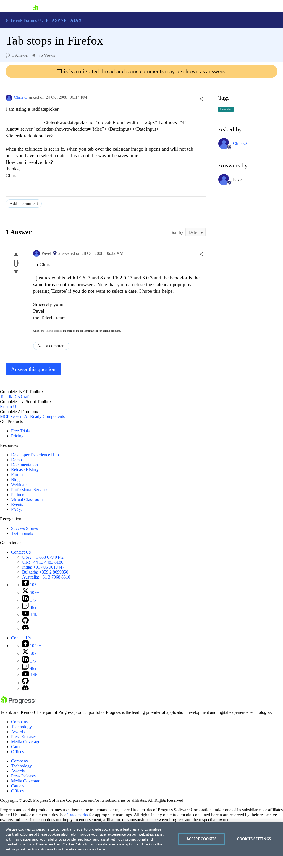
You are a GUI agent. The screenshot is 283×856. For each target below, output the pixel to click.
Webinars (19, 484)
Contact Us (21, 552)
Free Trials (20, 431)
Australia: (46, 577)
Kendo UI (9, 406)
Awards (18, 731)
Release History (25, 469)
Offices (17, 751)
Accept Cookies (202, 838)
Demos (17, 459)
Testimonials (22, 533)
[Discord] (25, 628)
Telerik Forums (23, 20)
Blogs (16, 479)
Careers (17, 746)
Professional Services (29, 489)
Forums (17, 474)
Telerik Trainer (53, 330)
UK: (42, 562)
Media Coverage (25, 741)
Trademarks (77, 814)
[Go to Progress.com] (18, 703)
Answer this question (33, 369)
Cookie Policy (73, 844)
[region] (141, 839)
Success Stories (24, 528)
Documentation (24, 464)
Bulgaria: (45, 572)
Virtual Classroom (27, 499)
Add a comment (23, 203)
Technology (21, 726)
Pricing (17, 436)
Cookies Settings (254, 838)
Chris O (21, 97)
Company (19, 721)
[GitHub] (25, 622)
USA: (43, 557)
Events (17, 504)
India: (43, 567)
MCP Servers (11, 416)
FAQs (16, 509)
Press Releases (23, 736)
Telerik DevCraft (15, 396)
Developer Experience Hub (35, 454)
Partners (18, 494)
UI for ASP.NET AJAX (61, 20)
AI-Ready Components (44, 416)
